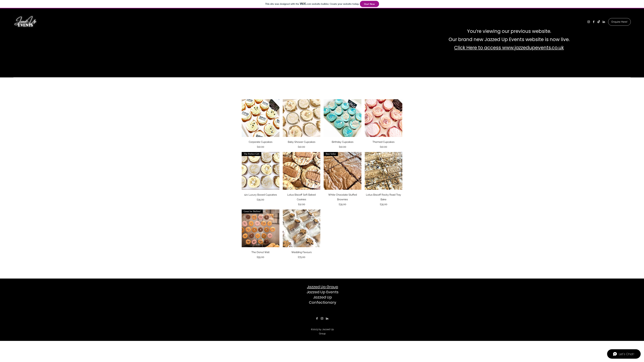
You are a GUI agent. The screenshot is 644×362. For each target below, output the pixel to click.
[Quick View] (260, 118)
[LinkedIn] (603, 21)
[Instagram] (588, 21)
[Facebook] (593, 21)
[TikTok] (598, 21)
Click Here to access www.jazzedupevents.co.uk (509, 47)
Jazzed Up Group (322, 286)
